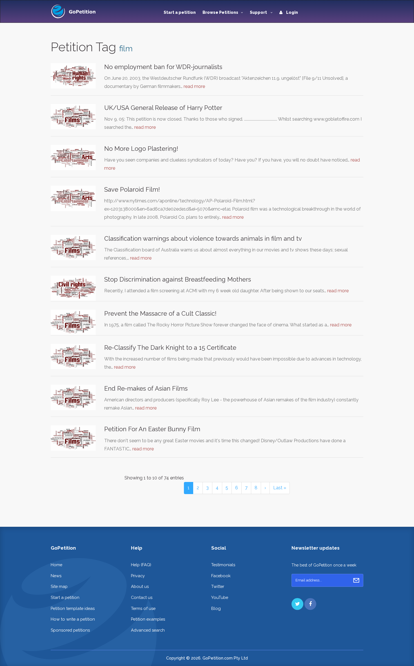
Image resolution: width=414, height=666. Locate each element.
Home (56, 564)
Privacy (138, 575)
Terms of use (143, 608)
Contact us (141, 597)
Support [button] (259, 12)
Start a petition (180, 12)
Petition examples (148, 619)
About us (140, 586)
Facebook (221, 575)
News (56, 575)
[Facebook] (310, 604)
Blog (216, 608)
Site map (59, 586)
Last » (279, 487)
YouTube (219, 597)
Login (291, 12)
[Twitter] (297, 604)
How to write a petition (73, 619)
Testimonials (223, 564)
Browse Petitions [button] (220, 12)
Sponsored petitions (70, 630)
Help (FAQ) (141, 564)
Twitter (217, 586)
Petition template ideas (73, 608)
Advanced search (148, 630)
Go (356, 580)
